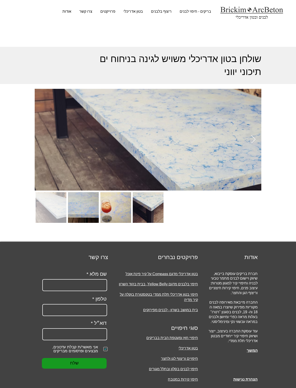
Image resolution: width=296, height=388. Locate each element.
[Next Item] (253, 139)
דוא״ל (100, 323)
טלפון (101, 298)
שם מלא (98, 274)
